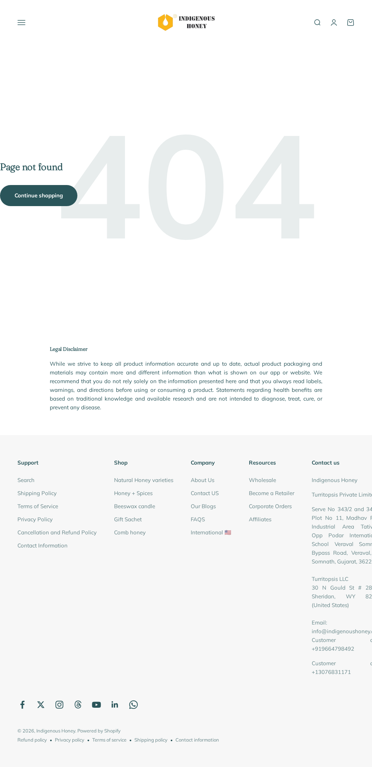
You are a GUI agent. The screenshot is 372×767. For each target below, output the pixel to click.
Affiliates (260, 519)
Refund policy (32, 740)
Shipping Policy (37, 493)
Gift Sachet (128, 519)
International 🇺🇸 (211, 532)
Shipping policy (150, 740)
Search (26, 480)
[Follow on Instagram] (59, 705)
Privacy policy (69, 740)
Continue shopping (39, 195)
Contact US (205, 493)
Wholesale (262, 480)
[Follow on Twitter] (41, 705)
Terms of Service (37, 506)
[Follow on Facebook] (22, 705)
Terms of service (109, 740)
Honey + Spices (133, 493)
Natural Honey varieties (143, 480)
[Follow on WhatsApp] (133, 705)
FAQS (198, 519)
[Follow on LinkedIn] (115, 705)
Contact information (197, 740)
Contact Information (42, 545)
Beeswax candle (134, 506)
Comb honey (130, 532)
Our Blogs (203, 506)
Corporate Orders (270, 506)
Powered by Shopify (99, 731)
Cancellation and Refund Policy (57, 532)
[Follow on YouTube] (96, 705)
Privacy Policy (35, 519)
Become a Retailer (271, 493)
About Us (202, 480)
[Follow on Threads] (78, 705)
